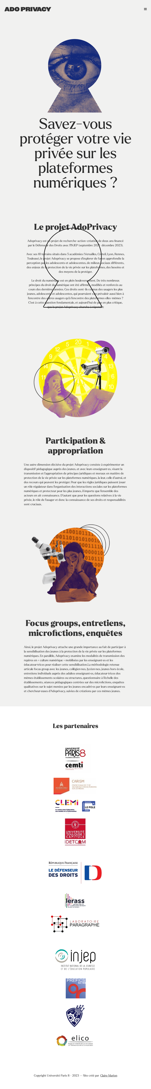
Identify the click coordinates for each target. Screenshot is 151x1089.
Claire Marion (108, 1075)
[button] (145, 9)
